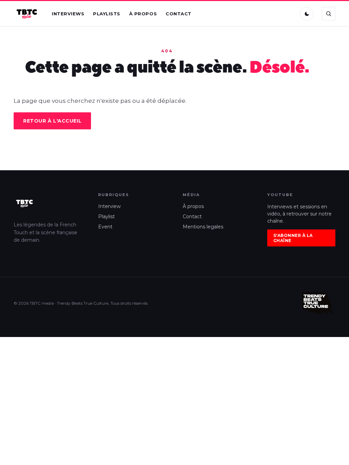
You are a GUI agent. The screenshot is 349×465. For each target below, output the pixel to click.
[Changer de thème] (307, 13)
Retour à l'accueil (52, 121)
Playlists (106, 13)
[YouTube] (288, 13)
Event (105, 227)
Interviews (68, 13)
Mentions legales (203, 227)
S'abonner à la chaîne (293, 238)
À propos (143, 13)
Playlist (106, 216)
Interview (109, 206)
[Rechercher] (328, 13)
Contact (179, 13)
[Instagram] (273, 13)
